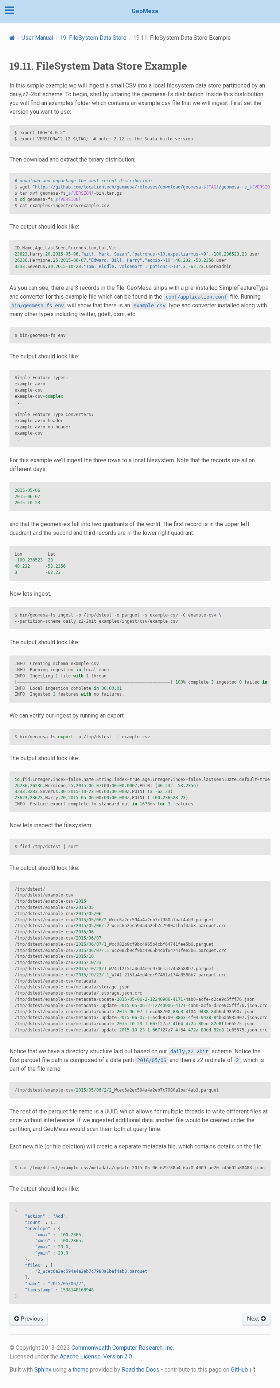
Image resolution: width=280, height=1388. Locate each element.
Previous (31, 1319)
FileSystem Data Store (93, 37)
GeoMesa (145, 11)
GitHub (240, 1369)
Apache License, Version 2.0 (96, 1356)
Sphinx (42, 1369)
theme (81, 1369)
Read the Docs (140, 1369)
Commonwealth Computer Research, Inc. (122, 1347)
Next (254, 1319)
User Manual (37, 37)
